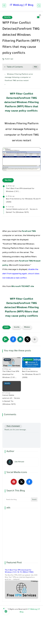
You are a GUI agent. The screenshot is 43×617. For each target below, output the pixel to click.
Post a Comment (13, 426)
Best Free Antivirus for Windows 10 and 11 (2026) (23, 200)
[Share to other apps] (35, 339)
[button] (13, 339)
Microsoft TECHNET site (22, 287)
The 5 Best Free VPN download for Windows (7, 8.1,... (20, 190)
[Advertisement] (21, 535)
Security (7, 17)
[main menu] (4, 5)
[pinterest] (14, 482)
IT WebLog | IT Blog (21, 5)
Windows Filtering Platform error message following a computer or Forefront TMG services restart (19, 77)
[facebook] (29, 482)
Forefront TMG (29, 231)
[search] (39, 5)
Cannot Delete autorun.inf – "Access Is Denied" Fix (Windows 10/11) (22, 211)
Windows (27, 327)
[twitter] (21, 482)
